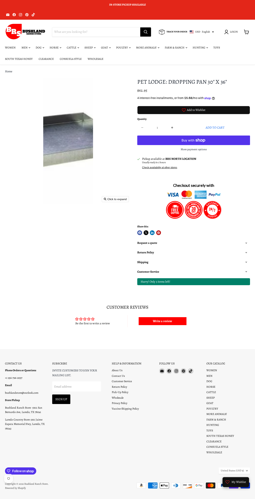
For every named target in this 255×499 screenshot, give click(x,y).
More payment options (194, 149)
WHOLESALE (95, 59)
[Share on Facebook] (139, 232)
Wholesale (118, 398)
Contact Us (118, 376)
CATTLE (72, 47)
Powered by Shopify (15, 488)
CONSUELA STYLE (71, 59)
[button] (231, 32)
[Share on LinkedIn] (152, 232)
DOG (39, 47)
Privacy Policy (119, 403)
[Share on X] (146, 232)
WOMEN (10, 47)
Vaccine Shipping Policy (125, 409)
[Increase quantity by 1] (172, 128)
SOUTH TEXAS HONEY (19, 59)
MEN (25, 47)
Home (8, 71)
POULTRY (122, 47)
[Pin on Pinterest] (158, 232)
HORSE (54, 47)
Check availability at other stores (159, 167)
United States (232, 470)
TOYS (216, 47)
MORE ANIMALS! (146, 47)
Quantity (142, 119)
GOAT (105, 47)
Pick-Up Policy (120, 392)
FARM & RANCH (175, 47)
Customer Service (122, 381)
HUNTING (199, 47)
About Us (117, 370)
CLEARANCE (46, 59)
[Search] (145, 32)
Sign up (61, 399)
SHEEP (88, 47)
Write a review (162, 321)
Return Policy (119, 387)
